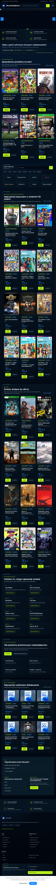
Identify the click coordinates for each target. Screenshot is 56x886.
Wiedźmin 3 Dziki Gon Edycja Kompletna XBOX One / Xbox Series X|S (11, 236)
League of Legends (9, 184)
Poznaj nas (7, 653)
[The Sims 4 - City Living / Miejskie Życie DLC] (44, 347)
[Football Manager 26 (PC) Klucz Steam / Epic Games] (10, 126)
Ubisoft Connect (15, 787)
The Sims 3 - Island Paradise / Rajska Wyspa (10, 364)
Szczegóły (14, 109)
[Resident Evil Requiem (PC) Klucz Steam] (46, 81)
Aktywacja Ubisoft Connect (35, 842)
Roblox (9, 177)
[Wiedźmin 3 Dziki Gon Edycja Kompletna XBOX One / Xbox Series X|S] (11, 215)
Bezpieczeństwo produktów (20, 653)
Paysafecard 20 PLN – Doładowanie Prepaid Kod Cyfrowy (44, 738)
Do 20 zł (10, 171)
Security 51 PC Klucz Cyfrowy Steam (11, 512)
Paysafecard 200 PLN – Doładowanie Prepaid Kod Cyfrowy (11, 707)
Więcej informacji (23, 883)
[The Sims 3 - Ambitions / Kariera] (11, 260)
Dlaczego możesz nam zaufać (7, 828)
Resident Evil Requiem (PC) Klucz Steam (45, 98)
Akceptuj (33, 883)
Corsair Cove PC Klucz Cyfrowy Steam (28, 231)
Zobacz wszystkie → (50, 65)
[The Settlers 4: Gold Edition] (44, 304)
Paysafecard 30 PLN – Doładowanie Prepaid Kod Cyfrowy (11, 738)
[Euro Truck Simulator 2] (11, 304)
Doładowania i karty (6, 842)
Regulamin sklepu (32, 857)
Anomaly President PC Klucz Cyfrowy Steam (11, 555)
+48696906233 (51, 1)
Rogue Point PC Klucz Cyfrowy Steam (44, 555)
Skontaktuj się (34, 787)
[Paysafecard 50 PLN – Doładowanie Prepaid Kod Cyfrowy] (44, 695)
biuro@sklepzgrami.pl (44, 1)
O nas (4, 855)
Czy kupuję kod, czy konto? (10, 768)
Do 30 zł (14, 171)
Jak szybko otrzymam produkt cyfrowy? (12, 765)
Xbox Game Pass (22, 177)
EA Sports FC (22, 184)
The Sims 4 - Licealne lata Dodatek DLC (28, 365)
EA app (15, 785)
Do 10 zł (5, 171)
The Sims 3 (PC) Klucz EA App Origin (27, 98)
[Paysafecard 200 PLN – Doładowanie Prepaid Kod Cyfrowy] (11, 695)
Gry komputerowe (6, 837)
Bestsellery (25, 171)
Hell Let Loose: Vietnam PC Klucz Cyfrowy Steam (10, 470)
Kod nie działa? (15, 790)
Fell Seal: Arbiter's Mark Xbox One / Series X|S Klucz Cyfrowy (27, 427)
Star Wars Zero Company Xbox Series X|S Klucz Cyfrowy (11, 424)
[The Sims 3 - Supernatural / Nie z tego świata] (44, 260)
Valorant (47, 177)
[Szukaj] (48, 5)
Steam (30, 171)
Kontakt (4, 857)
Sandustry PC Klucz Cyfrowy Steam (27, 469)
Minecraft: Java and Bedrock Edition (8, 98)
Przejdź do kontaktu (33, 872)
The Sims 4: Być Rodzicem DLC (42, 234)
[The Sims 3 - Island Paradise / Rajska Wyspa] (11, 347)
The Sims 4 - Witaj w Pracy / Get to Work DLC (28, 278)
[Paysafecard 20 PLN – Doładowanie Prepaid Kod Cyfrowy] (44, 726)
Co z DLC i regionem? (9, 771)
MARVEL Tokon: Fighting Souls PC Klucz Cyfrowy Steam (28, 556)
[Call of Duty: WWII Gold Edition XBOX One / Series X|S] (46, 126)
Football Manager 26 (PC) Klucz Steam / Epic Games (10, 144)
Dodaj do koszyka (6, 110)
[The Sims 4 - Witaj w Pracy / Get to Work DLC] (28, 260)
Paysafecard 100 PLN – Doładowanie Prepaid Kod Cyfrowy (28, 707)
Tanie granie (5, 844)
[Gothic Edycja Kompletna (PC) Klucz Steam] (28, 304)
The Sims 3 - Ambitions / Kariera (11, 277)
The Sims (34, 177)
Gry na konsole (5, 839)
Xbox (34, 171)
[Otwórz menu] (52, 5)
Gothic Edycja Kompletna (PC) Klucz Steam (28, 321)
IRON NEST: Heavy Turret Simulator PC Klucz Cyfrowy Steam (44, 513)
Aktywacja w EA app (33, 839)
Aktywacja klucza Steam (34, 837)
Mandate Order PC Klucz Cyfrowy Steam (44, 469)
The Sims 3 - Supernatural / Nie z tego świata (44, 278)
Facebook (4, 859)
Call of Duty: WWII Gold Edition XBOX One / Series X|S (46, 147)
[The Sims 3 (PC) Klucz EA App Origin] (28, 81)
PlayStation (39, 171)
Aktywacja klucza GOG (34, 844)
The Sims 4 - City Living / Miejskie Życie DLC (43, 364)
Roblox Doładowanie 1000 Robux (28, 737)
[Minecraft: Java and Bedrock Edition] (10, 81)
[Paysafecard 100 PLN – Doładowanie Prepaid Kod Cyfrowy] (28, 695)
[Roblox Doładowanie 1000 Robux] (28, 726)
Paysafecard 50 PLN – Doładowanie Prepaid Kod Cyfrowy (44, 707)
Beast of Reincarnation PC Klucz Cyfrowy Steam (28, 513)
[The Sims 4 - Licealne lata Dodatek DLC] (28, 347)
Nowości (19, 171)
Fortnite (34, 184)
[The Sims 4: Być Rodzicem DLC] (44, 215)
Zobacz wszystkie (47, 184)
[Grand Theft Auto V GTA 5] (28, 126)
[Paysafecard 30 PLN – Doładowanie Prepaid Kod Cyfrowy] (11, 726)
